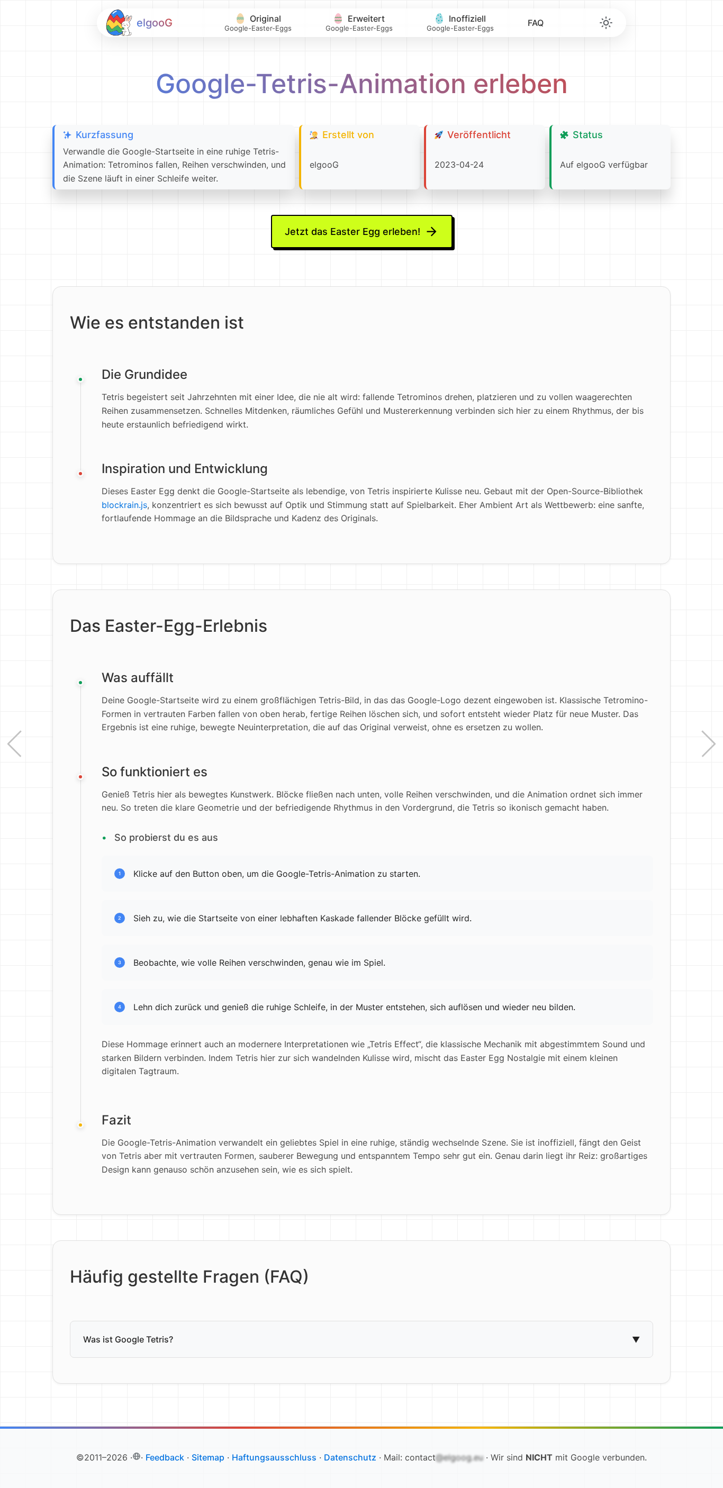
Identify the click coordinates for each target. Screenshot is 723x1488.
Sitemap (208, 1457)
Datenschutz (350, 1457)
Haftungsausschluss (274, 1457)
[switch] (606, 23)
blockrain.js (124, 505)
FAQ (536, 22)
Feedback (165, 1457)
